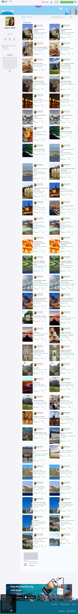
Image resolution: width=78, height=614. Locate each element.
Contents (23, 17)
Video (27, 17)
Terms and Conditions (65, 604)
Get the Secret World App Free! (18, 593)
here (9, 609)
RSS (44, 2)
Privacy (74, 604)
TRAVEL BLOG (62, 611)
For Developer (54, 604)
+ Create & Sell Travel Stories (66, 2)
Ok (11, 610)
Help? (46, 2)
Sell (30, 17)
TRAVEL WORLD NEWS (71, 611)
